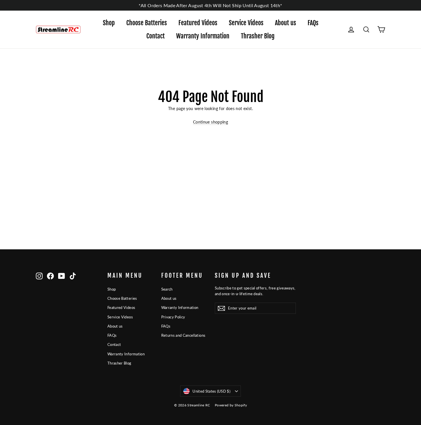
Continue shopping (210, 122)
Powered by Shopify (231, 405)
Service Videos (246, 23)
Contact (155, 36)
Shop (109, 23)
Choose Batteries (146, 23)
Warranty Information (202, 36)
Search (167, 289)
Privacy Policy (173, 317)
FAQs (313, 23)
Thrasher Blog (258, 36)
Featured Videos (197, 23)
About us (285, 23)
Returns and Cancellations (183, 335)
